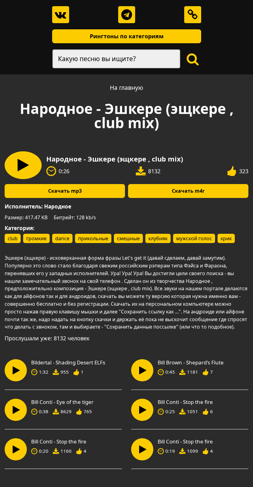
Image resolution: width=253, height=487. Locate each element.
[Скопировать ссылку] (192, 14)
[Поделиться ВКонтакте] (60, 14)
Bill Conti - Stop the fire (185, 402)
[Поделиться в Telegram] (126, 14)
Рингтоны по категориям (127, 36)
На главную (126, 88)
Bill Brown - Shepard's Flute (191, 362)
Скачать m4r (188, 190)
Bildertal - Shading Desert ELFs (68, 362)
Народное (57, 206)
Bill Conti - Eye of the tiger (62, 402)
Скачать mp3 (65, 190)
